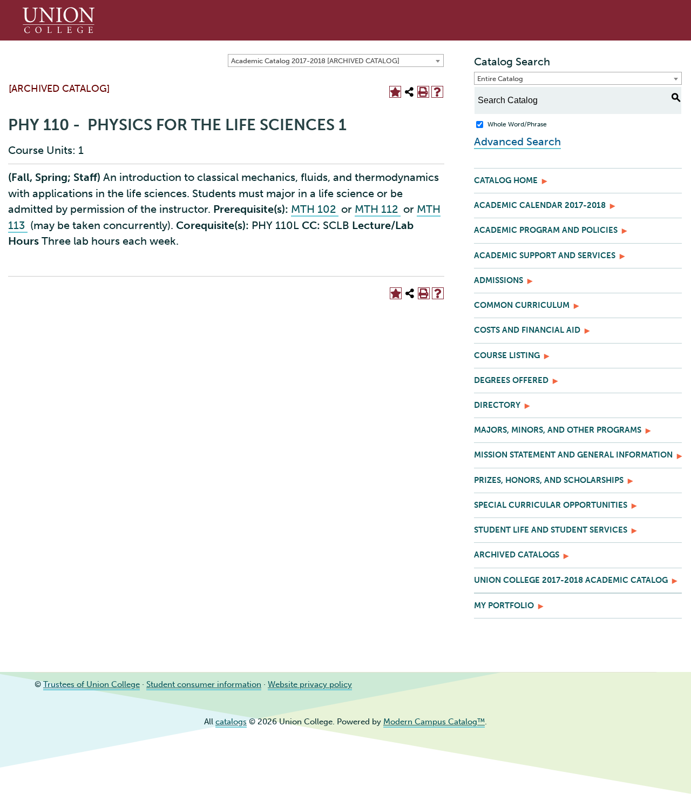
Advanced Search (517, 141)
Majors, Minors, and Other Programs (557, 430)
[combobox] (336, 60)
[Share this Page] (409, 92)
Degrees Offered (511, 380)
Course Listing (507, 355)
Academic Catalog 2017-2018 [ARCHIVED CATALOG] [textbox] (315, 61)
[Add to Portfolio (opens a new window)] (395, 92)
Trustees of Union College (91, 684)
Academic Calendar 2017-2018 (540, 205)
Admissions (498, 280)
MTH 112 (378, 209)
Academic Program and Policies (546, 230)
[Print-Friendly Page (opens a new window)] (423, 92)
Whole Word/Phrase (517, 124)
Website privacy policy (310, 684)
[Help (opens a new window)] (437, 92)
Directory (497, 405)
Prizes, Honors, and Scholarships (549, 480)
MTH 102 (314, 209)
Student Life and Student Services (550, 530)
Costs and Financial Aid (527, 330)
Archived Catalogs (516, 555)
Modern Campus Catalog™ (434, 722)
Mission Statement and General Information (573, 455)
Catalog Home (506, 180)
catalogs (231, 722)
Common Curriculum (522, 305)
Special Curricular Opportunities (550, 505)
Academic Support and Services (544, 255)
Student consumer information (203, 684)
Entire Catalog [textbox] (500, 79)
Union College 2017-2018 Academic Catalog (571, 580)
